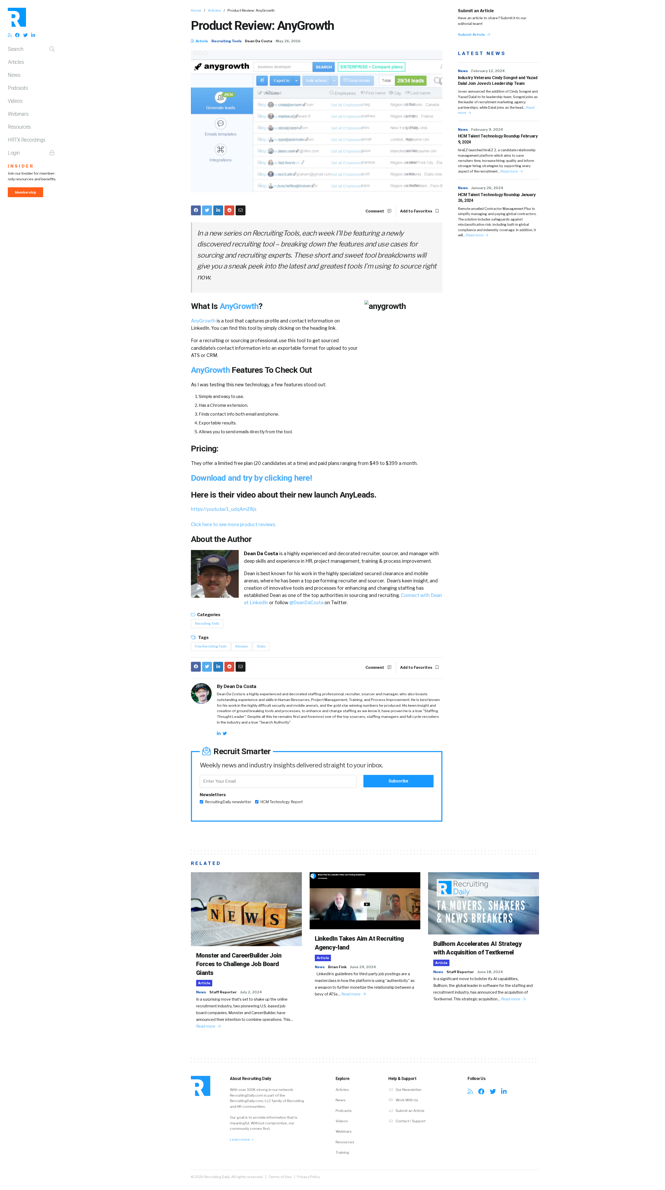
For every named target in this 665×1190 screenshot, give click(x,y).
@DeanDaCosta (306, 602)
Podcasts (18, 88)
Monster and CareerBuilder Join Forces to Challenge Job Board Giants (238, 964)
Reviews (241, 646)
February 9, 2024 (487, 129)
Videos (15, 101)
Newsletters (213, 794)
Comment (375, 211)
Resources (19, 127)
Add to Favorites (416, 211)
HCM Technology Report (281, 802)
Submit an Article (476, 10)
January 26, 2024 (487, 188)
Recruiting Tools (226, 41)
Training (342, 1152)
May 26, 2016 (288, 41)
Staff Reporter (223, 992)
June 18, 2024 (490, 972)
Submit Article (472, 34)
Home (196, 10)
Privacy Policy (308, 1177)
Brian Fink (337, 967)
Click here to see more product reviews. (233, 524)
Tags (203, 637)
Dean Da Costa (258, 41)
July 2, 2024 (251, 992)
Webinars (18, 114)
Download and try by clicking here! (251, 478)
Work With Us (406, 1100)
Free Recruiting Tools (210, 646)
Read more (509, 171)
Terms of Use (280, 1177)
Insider (21, 166)
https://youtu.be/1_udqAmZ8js (223, 509)
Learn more (240, 1139)
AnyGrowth (239, 306)
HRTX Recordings (26, 140)
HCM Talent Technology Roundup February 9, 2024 (498, 139)
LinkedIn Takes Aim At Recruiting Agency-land (359, 943)
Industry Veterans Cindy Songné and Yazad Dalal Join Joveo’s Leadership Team (497, 80)
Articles (16, 62)
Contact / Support (410, 1121)
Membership (25, 192)
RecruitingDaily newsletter (228, 802)
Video (261, 646)
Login (14, 153)
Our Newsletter (408, 1090)
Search (15, 49)
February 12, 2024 (488, 71)
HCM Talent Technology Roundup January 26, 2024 (497, 197)
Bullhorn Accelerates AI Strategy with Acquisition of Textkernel (477, 948)
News (14, 75)
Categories (208, 614)
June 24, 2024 (363, 967)
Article (201, 41)
